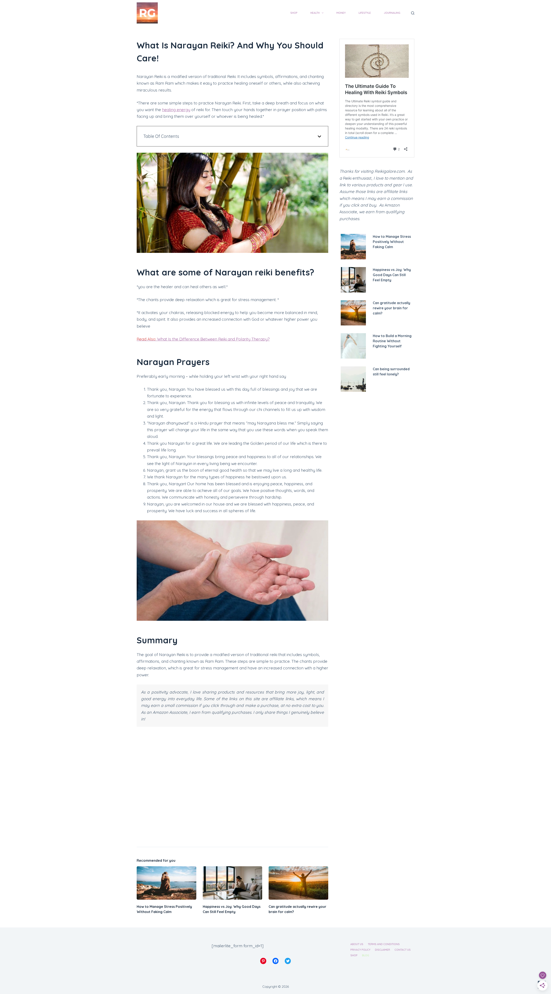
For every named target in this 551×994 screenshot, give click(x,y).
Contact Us (403, 949)
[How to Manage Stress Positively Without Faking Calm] (166, 883)
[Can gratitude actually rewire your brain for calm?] (298, 883)
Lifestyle (365, 12)
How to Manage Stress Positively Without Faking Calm (392, 241)
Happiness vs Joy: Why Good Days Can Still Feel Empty (392, 275)
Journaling (392, 12)
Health (315, 12)
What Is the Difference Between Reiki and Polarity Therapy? (203, 339)
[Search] (412, 13)
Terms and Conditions (384, 944)
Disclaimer (382, 949)
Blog (365, 955)
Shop (293, 12)
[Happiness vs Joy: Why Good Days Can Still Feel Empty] (232, 883)
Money (341, 12)
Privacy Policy (360, 949)
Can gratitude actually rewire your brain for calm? (391, 308)
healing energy (176, 109)
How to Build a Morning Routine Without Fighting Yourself (392, 341)
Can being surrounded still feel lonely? (391, 371)
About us (356, 944)
